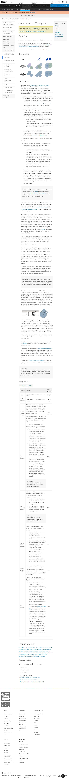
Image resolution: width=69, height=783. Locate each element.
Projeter (36, 191)
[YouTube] (8, 706)
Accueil (3, 9)
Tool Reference (5, 18)
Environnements (59, 34)
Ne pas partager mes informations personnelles (60, 776)
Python (34, 9)
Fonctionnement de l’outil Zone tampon (40, 85)
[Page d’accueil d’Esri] (4, 2)
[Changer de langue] (63, 2)
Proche (6, 84)
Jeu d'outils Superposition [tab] (6, 40)
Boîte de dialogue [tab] (23, 385)
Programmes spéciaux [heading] (22, 740)
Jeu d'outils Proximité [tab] (9, 50)
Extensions (34, 5)
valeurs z (25, 336)
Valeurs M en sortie (32, 654)
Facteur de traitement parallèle (45, 348)
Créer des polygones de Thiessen (9, 61)
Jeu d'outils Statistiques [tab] (6, 96)
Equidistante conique (42, 207)
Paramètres (58, 32)
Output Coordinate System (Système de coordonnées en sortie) (37, 608)
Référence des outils (25, 9)
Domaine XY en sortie (28, 649)
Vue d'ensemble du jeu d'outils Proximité (9, 53)
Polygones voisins (8, 87)
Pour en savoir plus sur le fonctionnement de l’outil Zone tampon (34, 50)
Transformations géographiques (39, 652)
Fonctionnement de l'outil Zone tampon (37, 135)
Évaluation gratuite (44, 5)
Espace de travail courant (25, 652)
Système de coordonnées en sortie (38, 193)
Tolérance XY (29, 656)
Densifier (43, 229)
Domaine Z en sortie (40, 649)
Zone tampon (7, 57)
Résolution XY (22, 656)
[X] (5, 703)
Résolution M (36, 647)
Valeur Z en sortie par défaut (26, 647)
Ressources (26, 5)
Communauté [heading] (22, 710)
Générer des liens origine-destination (9, 70)
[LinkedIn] (8, 703)
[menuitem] (9, 714)
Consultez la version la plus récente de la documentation (33, 31)
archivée (36, 28)
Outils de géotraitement (15, 18)
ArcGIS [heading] (5, 710)
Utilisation (57, 30)
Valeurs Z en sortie (42, 654)
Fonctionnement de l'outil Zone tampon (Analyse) (32, 681)
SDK (39, 9)
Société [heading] (5, 739)
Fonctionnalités (17, 5)
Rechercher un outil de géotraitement (29, 679)
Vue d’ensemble (7, 5)
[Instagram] (5, 706)
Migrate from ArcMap (47, 9)
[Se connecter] (67, 2)
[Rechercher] (59, 2)
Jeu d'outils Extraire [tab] (8, 36)
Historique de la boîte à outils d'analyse (8, 32)
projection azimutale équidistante (29, 209)
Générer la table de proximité (9, 65)
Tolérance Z (42, 656)
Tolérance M (43, 647)
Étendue (32, 651)
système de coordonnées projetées (43, 103)
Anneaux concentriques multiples (8, 80)
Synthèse (57, 25)
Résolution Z (36, 656)
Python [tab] (30, 385)
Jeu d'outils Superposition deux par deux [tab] (8, 45)
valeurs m (25, 343)
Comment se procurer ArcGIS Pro (60, 5)
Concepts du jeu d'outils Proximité (9, 91)
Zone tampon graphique (7, 74)
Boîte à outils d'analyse (27, 18)
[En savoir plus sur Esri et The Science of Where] (5, 696)
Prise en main (10, 9)
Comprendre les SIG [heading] (38, 710)
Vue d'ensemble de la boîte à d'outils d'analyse (8, 23)
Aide (17, 9)
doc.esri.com (33, 12)
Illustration (57, 28)
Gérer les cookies (48, 776)
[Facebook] (2, 703)
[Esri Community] (2, 706)
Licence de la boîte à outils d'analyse (7, 28)
